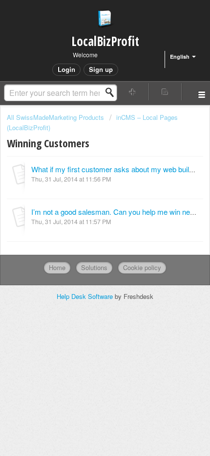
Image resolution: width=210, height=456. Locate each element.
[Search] (112, 92)
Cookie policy (142, 267)
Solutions (94, 267)
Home (57, 267)
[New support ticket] (132, 91)
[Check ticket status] (165, 91)
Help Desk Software (86, 296)
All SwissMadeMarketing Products (55, 117)
